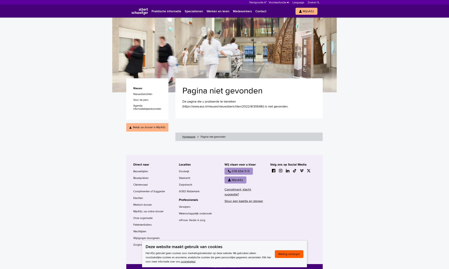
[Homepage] (140, 11)
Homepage (188, 137)
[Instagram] (280, 170)
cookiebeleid (188, 261)
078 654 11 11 (240, 171)
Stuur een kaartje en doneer (243, 201)
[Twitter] (308, 170)
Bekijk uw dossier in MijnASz (149, 127)
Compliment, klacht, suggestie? (238, 191)
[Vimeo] (301, 170)
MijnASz (237, 180)
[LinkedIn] (287, 170)
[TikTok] (294, 170)
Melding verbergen (289, 254)
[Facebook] (273, 170)
